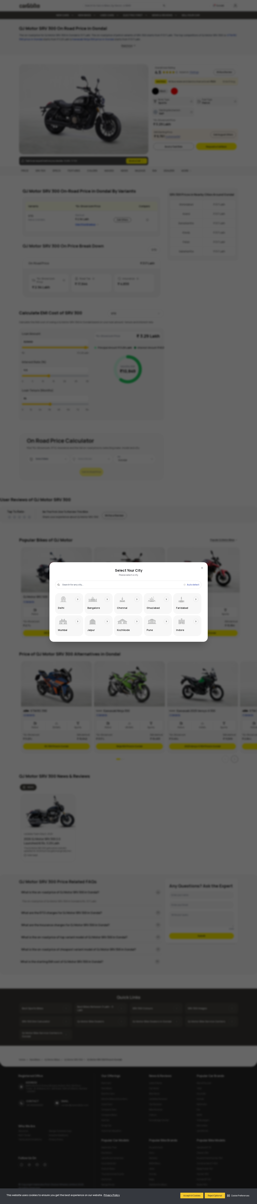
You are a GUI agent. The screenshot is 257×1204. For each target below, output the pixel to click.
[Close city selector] (202, 568)
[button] (238, 1195)
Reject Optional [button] (215, 1195)
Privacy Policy (112, 1195)
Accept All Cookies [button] (191, 1195)
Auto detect (193, 584)
